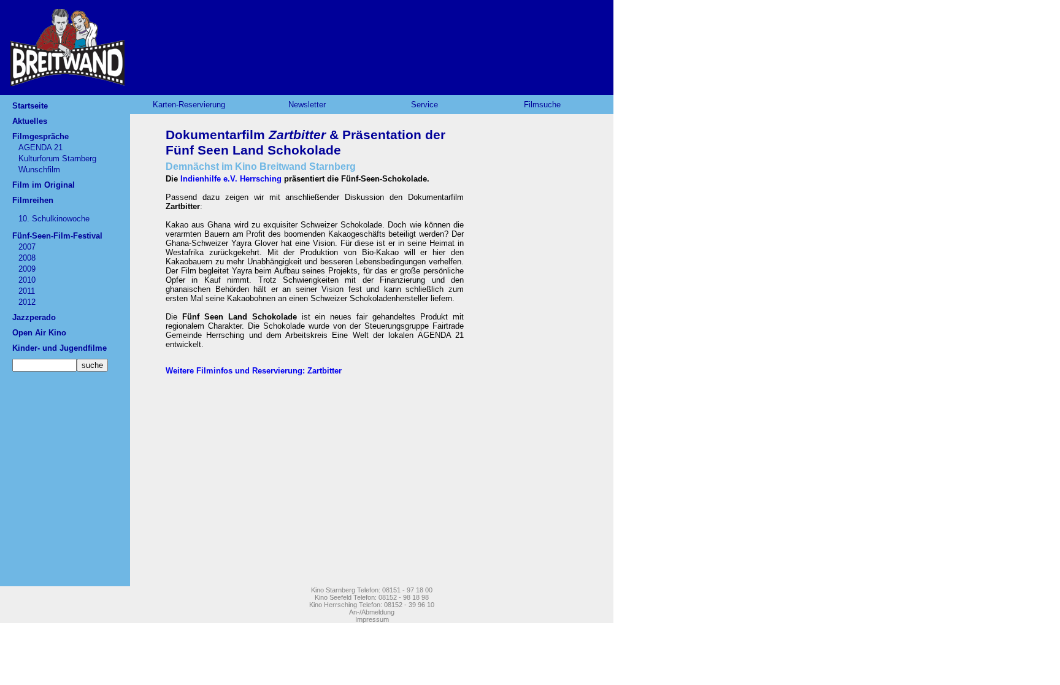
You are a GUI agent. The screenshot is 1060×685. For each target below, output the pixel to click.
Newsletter (307, 104)
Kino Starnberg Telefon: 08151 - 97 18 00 (371, 590)
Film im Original (43, 184)
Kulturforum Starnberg (57, 158)
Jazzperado (34, 317)
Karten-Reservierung (189, 104)
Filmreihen (32, 200)
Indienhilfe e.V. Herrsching (232, 178)
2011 (26, 291)
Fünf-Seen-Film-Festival (57, 235)
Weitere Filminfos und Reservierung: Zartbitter (254, 370)
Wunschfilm (39, 169)
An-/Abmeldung (371, 612)
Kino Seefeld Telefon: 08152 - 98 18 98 (372, 597)
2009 (27, 269)
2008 (27, 257)
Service (424, 104)
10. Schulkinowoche (54, 218)
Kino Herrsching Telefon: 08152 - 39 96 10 (371, 604)
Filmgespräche (40, 136)
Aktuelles (29, 121)
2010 (27, 280)
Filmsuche (542, 104)
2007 (27, 246)
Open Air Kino (39, 332)
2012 (27, 302)
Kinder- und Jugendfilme (59, 348)
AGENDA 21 (40, 147)
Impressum (372, 619)
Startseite (30, 105)
